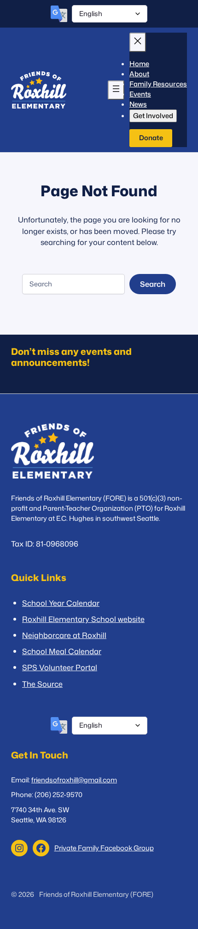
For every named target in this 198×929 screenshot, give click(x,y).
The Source (42, 683)
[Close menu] (137, 42)
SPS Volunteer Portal (59, 667)
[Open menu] (116, 90)
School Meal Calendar (61, 651)
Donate (151, 137)
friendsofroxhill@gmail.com (74, 780)
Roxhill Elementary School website (83, 619)
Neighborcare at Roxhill (64, 635)
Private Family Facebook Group (104, 848)
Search (152, 284)
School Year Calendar (60, 603)
